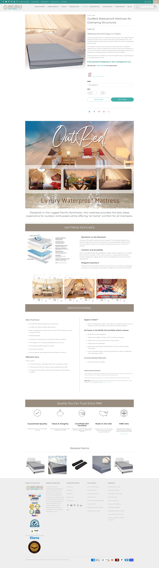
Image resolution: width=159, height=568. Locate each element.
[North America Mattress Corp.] (12, 8)
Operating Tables (113, 490)
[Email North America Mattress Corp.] (17, 1)
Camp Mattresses (93, 493)
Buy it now (122, 99)
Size (89, 81)
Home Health (53, 6)
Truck (63, 6)
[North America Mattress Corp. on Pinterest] (8, 1)
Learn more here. (107, 382)
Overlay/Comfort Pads (115, 493)
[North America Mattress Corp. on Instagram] (11, 1)
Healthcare (40, 6)
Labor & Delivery (113, 500)
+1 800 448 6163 (24, 1)
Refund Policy (54, 559)
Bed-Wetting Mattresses (95, 507)
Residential (95, 6)
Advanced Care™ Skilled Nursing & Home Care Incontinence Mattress (57, 465)
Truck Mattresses (92, 487)
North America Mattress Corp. (39, 559)
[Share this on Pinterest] (99, 112)
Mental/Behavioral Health (116, 511)
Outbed (85, 6)
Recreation (74, 6)
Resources (120, 6)
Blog (130, 6)
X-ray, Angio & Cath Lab (115, 514)
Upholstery (108, 6)
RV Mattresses (92, 490)
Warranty (44, 1)
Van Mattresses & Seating (95, 500)
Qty (88, 89)
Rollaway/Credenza (114, 507)
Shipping (69, 493)
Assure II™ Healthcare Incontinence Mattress (124, 465)
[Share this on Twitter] (89, 112)
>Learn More (124, 433)
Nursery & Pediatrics (114, 504)
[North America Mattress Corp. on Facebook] (3, 1)
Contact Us (55, 1)
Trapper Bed (91, 497)
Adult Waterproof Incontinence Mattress (35, 465)
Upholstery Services (93, 511)
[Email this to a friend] (109, 112)
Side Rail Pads (112, 497)
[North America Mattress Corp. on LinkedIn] (14, 1)
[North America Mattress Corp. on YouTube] (6, 1)
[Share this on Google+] (104, 112)
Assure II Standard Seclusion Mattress (101, 465)
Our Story (35, 1)
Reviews (64, 1)
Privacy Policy (64, 559)
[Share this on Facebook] (94, 112)
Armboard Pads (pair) (79, 465)
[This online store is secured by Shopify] (34, 531)
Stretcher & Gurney (114, 487)
